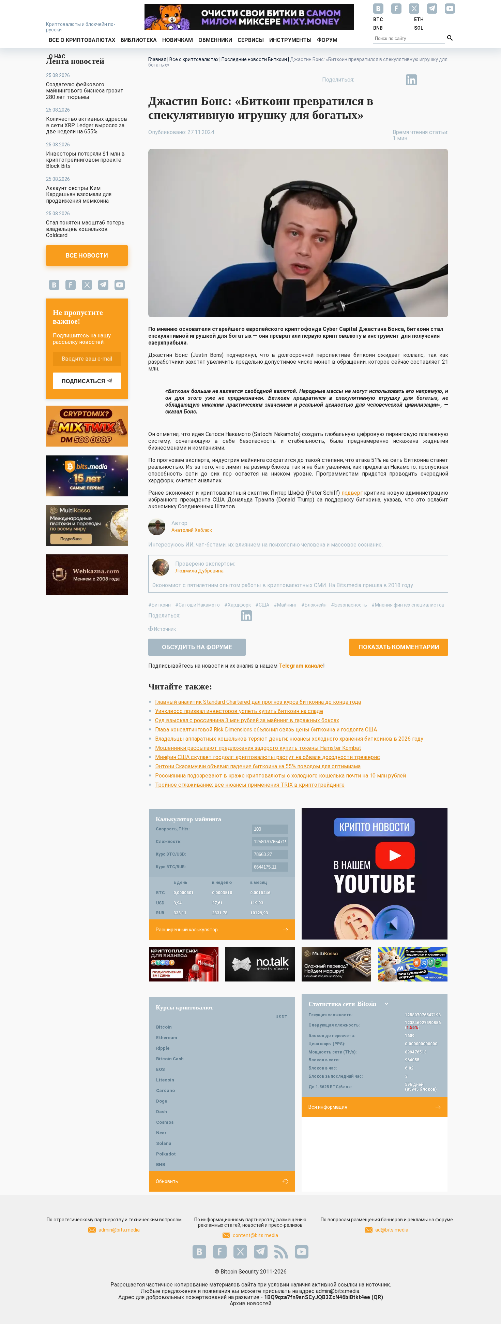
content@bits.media (255, 1235)
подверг (352, 493)
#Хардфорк (237, 605)
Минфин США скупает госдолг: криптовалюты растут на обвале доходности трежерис (267, 757)
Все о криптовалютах (82, 40)
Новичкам (177, 40)
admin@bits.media (119, 1230)
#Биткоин (159, 605)
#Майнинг (285, 605)
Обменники (215, 40)
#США (262, 605)
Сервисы (251, 40)
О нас (57, 56)
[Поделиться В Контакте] (427, 79)
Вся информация (327, 1107)
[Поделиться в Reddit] (442, 79)
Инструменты (290, 40)
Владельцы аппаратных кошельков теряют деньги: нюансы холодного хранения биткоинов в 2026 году (289, 739)
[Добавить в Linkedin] (411, 79)
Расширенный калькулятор (187, 929)
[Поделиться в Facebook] (364, 79)
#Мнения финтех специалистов (407, 605)
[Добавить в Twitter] (380, 79)
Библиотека (139, 40)
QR (377, 1297)
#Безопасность (349, 605)
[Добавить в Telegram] (395, 79)
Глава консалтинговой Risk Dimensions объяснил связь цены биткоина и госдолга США (266, 729)
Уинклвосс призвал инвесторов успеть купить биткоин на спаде (239, 711)
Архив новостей (250, 1303)
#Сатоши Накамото (197, 605)
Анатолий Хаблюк (191, 530)
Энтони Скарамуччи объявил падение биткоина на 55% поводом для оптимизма (258, 766)
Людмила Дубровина (199, 570)
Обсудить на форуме (197, 647)
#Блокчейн (314, 605)
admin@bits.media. (338, 1291)
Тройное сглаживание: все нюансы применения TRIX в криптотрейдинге (250, 785)
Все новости (87, 255)
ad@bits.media (391, 1230)
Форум (327, 40)
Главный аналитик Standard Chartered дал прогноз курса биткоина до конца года (258, 702)
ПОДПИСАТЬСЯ (83, 381)
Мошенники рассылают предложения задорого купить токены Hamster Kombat (258, 748)
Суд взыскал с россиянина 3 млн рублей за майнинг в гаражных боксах (247, 720)
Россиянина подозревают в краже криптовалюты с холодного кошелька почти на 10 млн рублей (280, 775)
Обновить (167, 1181)
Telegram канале (301, 666)
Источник (165, 629)
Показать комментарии (399, 647)
